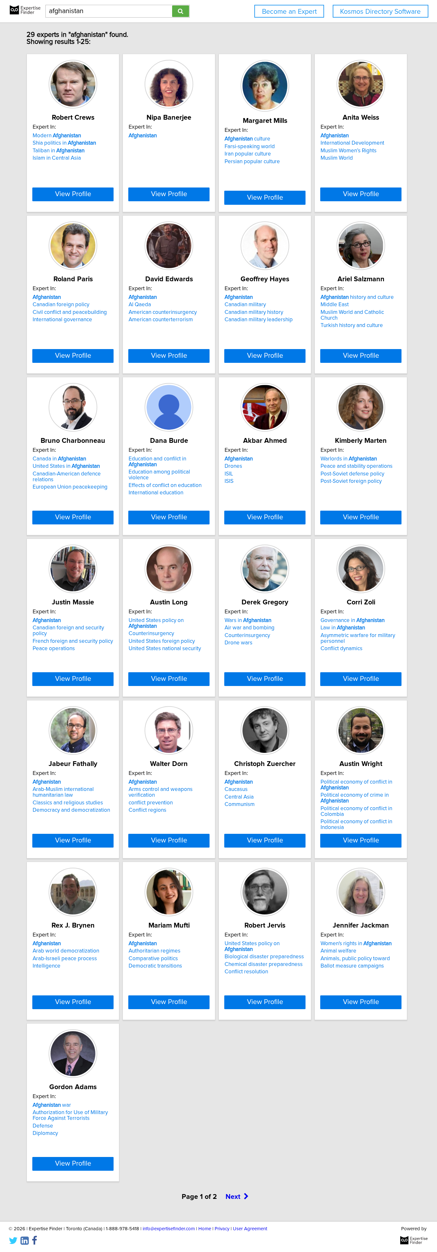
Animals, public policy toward (355, 958)
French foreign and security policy (73, 641)
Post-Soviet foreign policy (351, 481)
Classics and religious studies (68, 803)
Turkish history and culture (352, 325)
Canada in (59, 459)
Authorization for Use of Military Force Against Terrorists (70, 1115)
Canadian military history (254, 312)
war (52, 1105)
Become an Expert (289, 11)
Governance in (353, 620)
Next (233, 1196)
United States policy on (156, 623)
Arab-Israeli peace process (65, 958)
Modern (57, 136)
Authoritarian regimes (154, 951)
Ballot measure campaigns (352, 966)
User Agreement (250, 1228)
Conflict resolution (246, 972)
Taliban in (58, 151)
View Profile (73, 194)
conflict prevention (151, 803)
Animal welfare (338, 951)
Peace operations (54, 648)
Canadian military (245, 304)
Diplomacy (45, 1133)
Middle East (335, 304)
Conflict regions (147, 810)
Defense (43, 1126)
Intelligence (46, 966)
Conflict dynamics (341, 648)
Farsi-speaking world (250, 146)
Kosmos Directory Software (380, 11)
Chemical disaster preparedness (264, 964)
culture (247, 139)
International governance (62, 320)
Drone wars (238, 643)
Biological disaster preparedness (264, 957)
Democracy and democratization (71, 810)
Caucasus (236, 789)
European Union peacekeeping (70, 487)
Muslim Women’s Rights (349, 151)
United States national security (165, 648)
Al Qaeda (140, 304)
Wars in (248, 620)
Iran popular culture (248, 154)
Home (204, 1228)
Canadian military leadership (259, 320)
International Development (352, 143)
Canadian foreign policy (61, 304)
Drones (233, 466)
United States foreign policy (162, 641)
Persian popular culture (252, 161)
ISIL (229, 474)
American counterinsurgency (163, 312)
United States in (66, 466)
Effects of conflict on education (165, 485)
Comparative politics (153, 958)
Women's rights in (356, 943)
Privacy (222, 1228)
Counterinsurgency (151, 633)
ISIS (229, 481)
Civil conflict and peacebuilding (70, 312)
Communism (240, 804)
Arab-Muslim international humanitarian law (63, 792)
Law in (343, 628)
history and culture (357, 297)
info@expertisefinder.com (169, 1228)
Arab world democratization (66, 951)
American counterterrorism (161, 320)
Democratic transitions (155, 966)
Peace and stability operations (357, 466)
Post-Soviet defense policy (352, 474)
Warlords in (349, 459)
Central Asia (239, 797)
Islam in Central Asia (57, 158)
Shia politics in (64, 143)
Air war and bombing (249, 628)
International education (156, 493)
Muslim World (337, 158)
